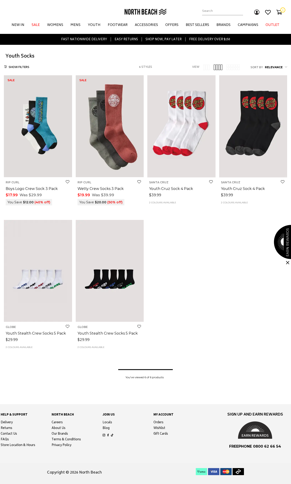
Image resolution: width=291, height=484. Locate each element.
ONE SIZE (38, 170)
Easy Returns (126, 39)
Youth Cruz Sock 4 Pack (171, 189)
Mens (75, 25)
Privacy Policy (61, 445)
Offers (171, 25)
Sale (36, 25)
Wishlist (159, 428)
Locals (107, 422)
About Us (58, 428)
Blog (106, 428)
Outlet (272, 25)
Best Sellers (197, 25)
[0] (279, 12)
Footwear (118, 25)
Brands (223, 25)
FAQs (5, 439)
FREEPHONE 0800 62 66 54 (255, 446)
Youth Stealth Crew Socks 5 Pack (36, 333)
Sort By (257, 68)
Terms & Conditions (66, 439)
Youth (94, 25)
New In (18, 25)
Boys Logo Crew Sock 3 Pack (32, 189)
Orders (158, 422)
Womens (55, 25)
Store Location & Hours (18, 445)
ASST (181, 170)
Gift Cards (160, 434)
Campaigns (248, 25)
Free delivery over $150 (209, 39)
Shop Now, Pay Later (164, 39)
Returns (6, 428)
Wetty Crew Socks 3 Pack (101, 189)
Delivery (7, 422)
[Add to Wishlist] (67, 181)
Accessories (146, 25)
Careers (57, 422)
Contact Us (9, 434)
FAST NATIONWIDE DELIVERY (84, 39)
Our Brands (60, 434)
